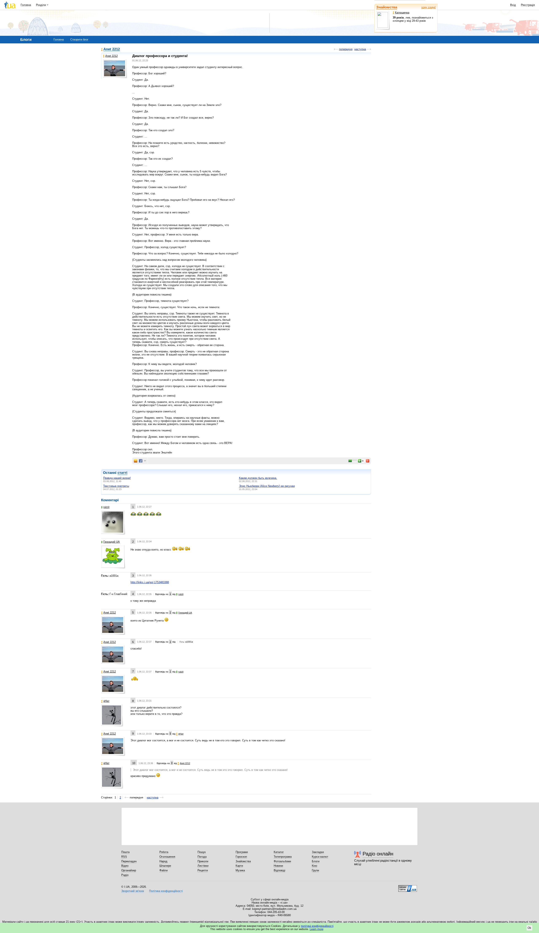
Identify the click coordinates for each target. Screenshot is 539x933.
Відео (124, 865)
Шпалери (165, 865)
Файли (163, 870)
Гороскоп (241, 856)
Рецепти (202, 870)
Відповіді (279, 870)
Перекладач (129, 861)
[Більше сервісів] (145, 461)
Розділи (41, 5)
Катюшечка (402, 12)
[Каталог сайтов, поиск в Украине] (407, 887)
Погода (202, 856)
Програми (242, 852)
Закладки (318, 852)
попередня (345, 49)
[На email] (135, 460)
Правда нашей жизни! (117, 478)
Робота (163, 852)
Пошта (125, 852)
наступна (360, 49)
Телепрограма (283, 856)
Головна (26, 5)
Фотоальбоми (282, 861)
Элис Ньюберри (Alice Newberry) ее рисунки (267, 486)
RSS (124, 856)
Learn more (316, 929)
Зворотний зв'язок (132, 891)
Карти (239, 865)
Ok (529, 927)
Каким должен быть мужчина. (258, 478)
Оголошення (167, 856)
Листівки (202, 865)
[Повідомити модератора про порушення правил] (367, 460)
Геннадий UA (111, 541)
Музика (240, 870)
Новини (278, 865)
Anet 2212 (111, 49)
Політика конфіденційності (166, 891)
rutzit (106, 507)
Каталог (279, 852)
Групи (315, 870)
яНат (106, 701)
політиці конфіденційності (317, 926)
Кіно (314, 865)
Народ (163, 861)
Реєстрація (528, 5)
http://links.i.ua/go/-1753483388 (150, 582)
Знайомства (386, 7)
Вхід (513, 5)
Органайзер (128, 870)
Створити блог (79, 39)
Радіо (124, 875)
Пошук (201, 852)
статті (122, 473)
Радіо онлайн (378, 854)
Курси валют (320, 856)
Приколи (202, 861)
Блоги (315, 861)
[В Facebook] (140, 460)
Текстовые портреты (116, 486)
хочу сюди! (428, 7)
